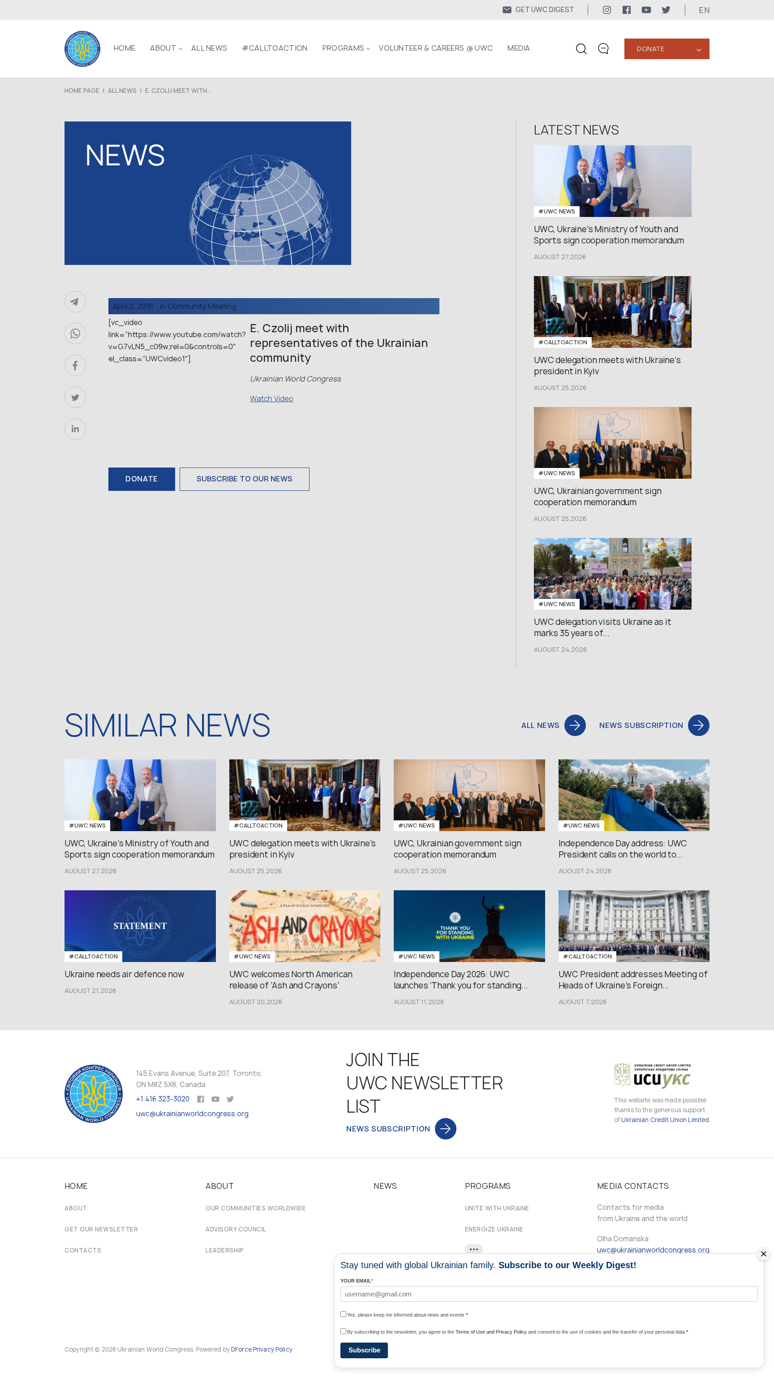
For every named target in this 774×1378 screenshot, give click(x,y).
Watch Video (271, 398)
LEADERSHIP (225, 1250)
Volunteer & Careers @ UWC (436, 48)
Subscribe (364, 1350)
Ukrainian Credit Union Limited (665, 1120)
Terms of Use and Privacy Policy (491, 1332)
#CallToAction (274, 48)
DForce (241, 1349)
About (75, 1208)
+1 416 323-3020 (162, 1099)
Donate (650, 48)
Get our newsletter (101, 1229)
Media (518, 48)
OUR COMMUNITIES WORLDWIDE (256, 1208)
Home (124, 48)
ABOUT (163, 48)
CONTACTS (82, 1250)
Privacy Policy (272, 1349)
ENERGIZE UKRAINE (494, 1229)
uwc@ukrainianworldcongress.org (192, 1113)
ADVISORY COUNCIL (236, 1229)
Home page (81, 91)
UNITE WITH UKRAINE (497, 1208)
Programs (343, 48)
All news (209, 48)
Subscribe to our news (244, 479)
